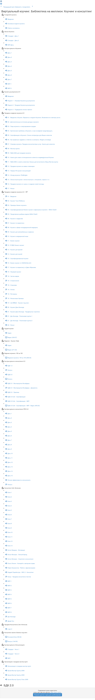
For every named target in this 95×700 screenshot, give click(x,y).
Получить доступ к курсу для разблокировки (47, 695)
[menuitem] (1, 4)
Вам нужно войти (56, 692)
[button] (1, 2)
